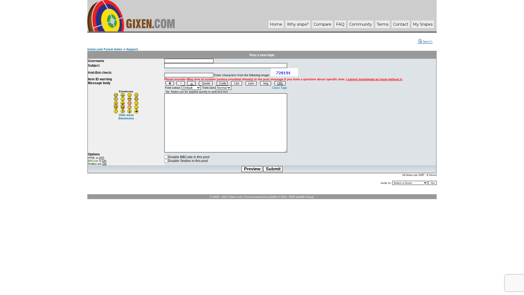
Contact (400, 24)
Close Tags (279, 87)
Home (276, 24)
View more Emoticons (126, 116)
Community (360, 24)
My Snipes (423, 24)
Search (427, 41)
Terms (382, 24)
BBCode (93, 160)
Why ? (298, 24)
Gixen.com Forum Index (104, 49)
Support (132, 49)
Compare (322, 24)
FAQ (340, 24)
